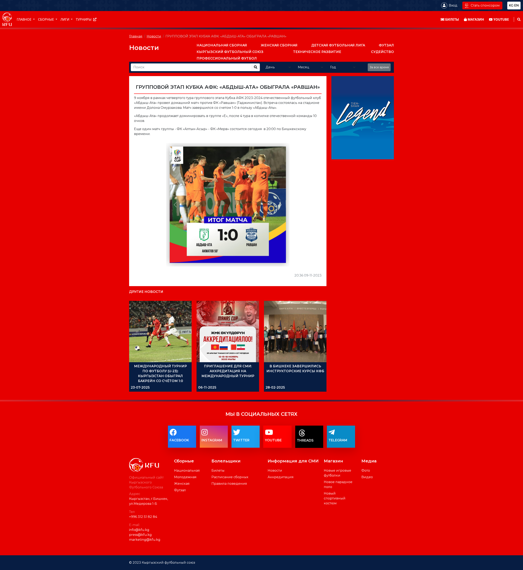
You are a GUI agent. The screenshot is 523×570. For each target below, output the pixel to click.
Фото (365, 470)
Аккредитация (281, 477)
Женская (182, 484)
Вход (453, 5)
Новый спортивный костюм (334, 498)
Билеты (218, 470)
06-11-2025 (207, 387)
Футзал (180, 490)
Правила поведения (229, 484)
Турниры (84, 19)
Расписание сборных (229, 477)
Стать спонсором (485, 5)
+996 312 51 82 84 (143, 517)
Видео (367, 477)
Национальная (187, 470)
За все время (379, 67)
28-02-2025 (275, 387)
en (516, 5)
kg (511, 5)
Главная (135, 36)
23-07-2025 (140, 387)
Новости (154, 36)
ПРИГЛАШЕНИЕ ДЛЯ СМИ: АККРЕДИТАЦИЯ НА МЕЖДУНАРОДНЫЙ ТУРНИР (227, 371)
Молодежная (185, 477)
